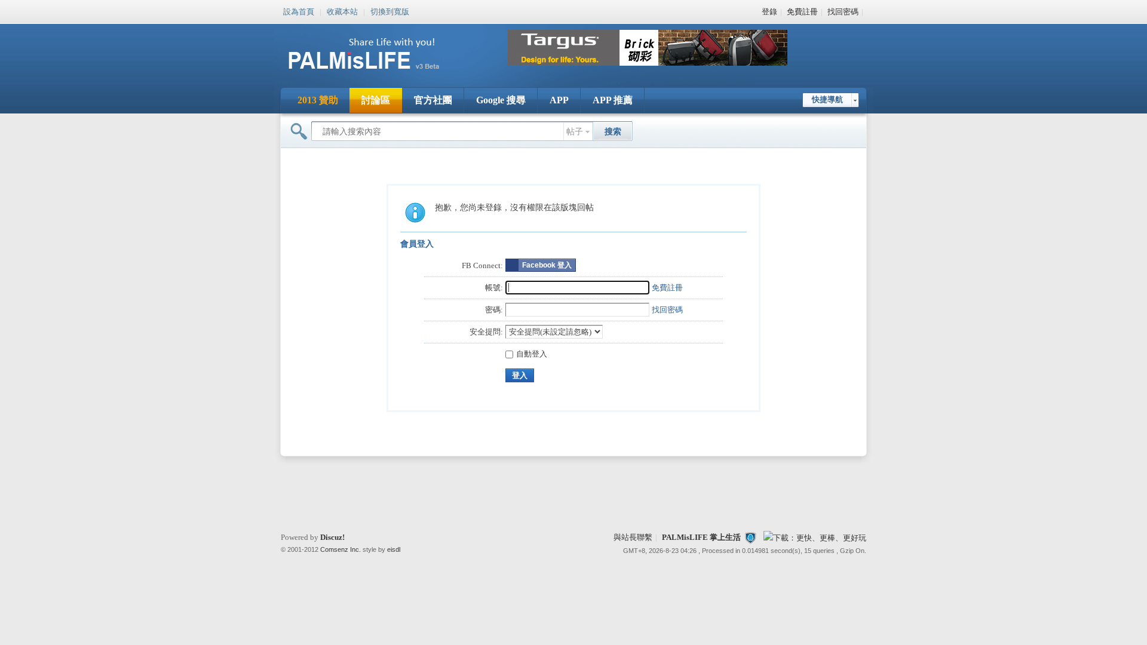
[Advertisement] (573, 494)
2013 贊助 (318, 100)
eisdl (393, 549)
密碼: (494, 309)
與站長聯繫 (633, 537)
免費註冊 (802, 11)
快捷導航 (827, 99)
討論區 (375, 100)
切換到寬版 (389, 10)
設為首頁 (298, 10)
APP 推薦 (613, 100)
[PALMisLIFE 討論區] (376, 73)
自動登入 (531, 353)
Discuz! (332, 537)
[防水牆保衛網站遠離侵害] (750, 537)
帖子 (574, 131)
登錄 (769, 11)
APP (559, 100)
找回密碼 (842, 11)
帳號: (494, 287)
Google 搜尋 (501, 100)
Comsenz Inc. (340, 549)
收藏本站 (342, 10)
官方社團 (433, 100)
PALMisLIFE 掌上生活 (701, 537)
